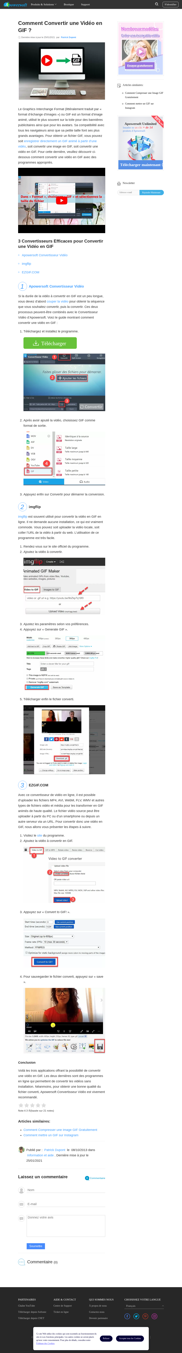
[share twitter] (136, 1316)
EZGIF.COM (30, 272)
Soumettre (35, 1246)
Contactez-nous (96, 1312)
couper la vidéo (57, 301)
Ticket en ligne (61, 1312)
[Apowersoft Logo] (15, 4)
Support (85, 4)
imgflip (26, 264)
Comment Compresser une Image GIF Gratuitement (60, 1130)
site (39, 835)
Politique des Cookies (45, 1343)
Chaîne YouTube (26, 1305)
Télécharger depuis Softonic (32, 1312)
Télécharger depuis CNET (31, 1318)
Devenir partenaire (98, 1318)
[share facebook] (127, 1316)
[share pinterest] (145, 1316)
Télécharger (53, 343)
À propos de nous (98, 1305)
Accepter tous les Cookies (130, 1338)
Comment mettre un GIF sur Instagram (50, 1135)
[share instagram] (154, 1316)
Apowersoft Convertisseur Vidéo (45, 255)
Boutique (69, 4)
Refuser (106, 1338)
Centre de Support (62, 1305)
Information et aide (40, 1155)
